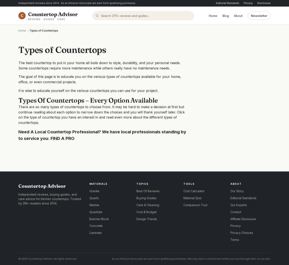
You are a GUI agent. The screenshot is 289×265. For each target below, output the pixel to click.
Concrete (96, 226)
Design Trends (146, 219)
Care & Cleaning (147, 205)
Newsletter (259, 15)
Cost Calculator (194, 191)
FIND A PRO (62, 138)
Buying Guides (146, 198)
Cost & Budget (146, 212)
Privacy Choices (241, 233)
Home (213, 15)
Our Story (237, 191)
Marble (94, 205)
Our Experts (238, 205)
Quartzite (95, 212)
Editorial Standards (227, 3)
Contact (235, 212)
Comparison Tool (195, 205)
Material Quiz (192, 198)
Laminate (95, 233)
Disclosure (264, 3)
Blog (225, 15)
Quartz (94, 198)
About (238, 15)
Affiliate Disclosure (243, 219)
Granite (94, 191)
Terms (234, 240)
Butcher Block (99, 219)
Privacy (248, 3)
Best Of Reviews (148, 191)
